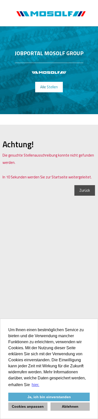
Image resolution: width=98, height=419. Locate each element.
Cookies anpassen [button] (28, 406)
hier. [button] (35, 385)
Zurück (84, 190)
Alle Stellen (49, 87)
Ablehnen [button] (70, 406)
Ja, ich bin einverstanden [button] (49, 397)
